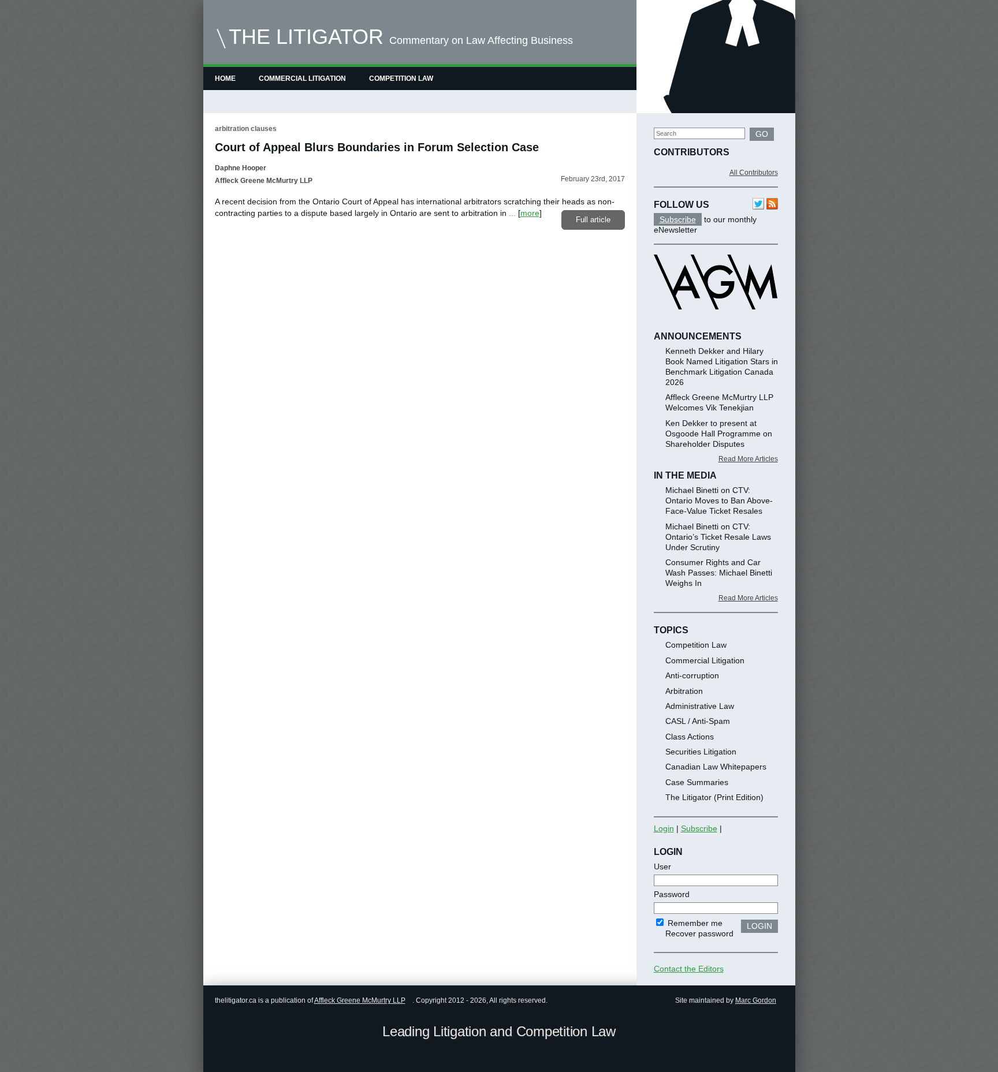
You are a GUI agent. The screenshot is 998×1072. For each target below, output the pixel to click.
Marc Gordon (755, 1000)
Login (664, 828)
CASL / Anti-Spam (697, 721)
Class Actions (689, 736)
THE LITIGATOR (306, 36)
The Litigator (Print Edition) (714, 797)
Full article (593, 219)
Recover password (699, 933)
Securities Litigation (700, 751)
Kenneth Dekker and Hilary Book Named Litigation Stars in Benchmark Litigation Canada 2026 (721, 366)
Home (225, 78)
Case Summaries (696, 782)
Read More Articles (748, 459)
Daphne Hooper (240, 168)
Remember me (694, 923)
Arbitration (684, 691)
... (512, 213)
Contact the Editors (689, 968)
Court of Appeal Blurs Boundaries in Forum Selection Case (377, 147)
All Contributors (753, 173)
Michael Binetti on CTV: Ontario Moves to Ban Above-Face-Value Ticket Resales (719, 500)
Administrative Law (699, 706)
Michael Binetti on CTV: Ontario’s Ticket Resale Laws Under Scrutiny (718, 537)
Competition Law (401, 78)
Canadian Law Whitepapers (715, 766)
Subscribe (678, 219)
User (662, 866)
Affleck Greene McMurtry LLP (359, 1000)
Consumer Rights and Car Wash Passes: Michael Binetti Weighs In (718, 573)
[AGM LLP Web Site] (715, 319)
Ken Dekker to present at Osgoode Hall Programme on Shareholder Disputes (718, 434)
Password (672, 894)
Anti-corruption (692, 675)
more (529, 213)
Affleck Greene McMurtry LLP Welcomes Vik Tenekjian (719, 402)
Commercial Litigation (302, 78)
